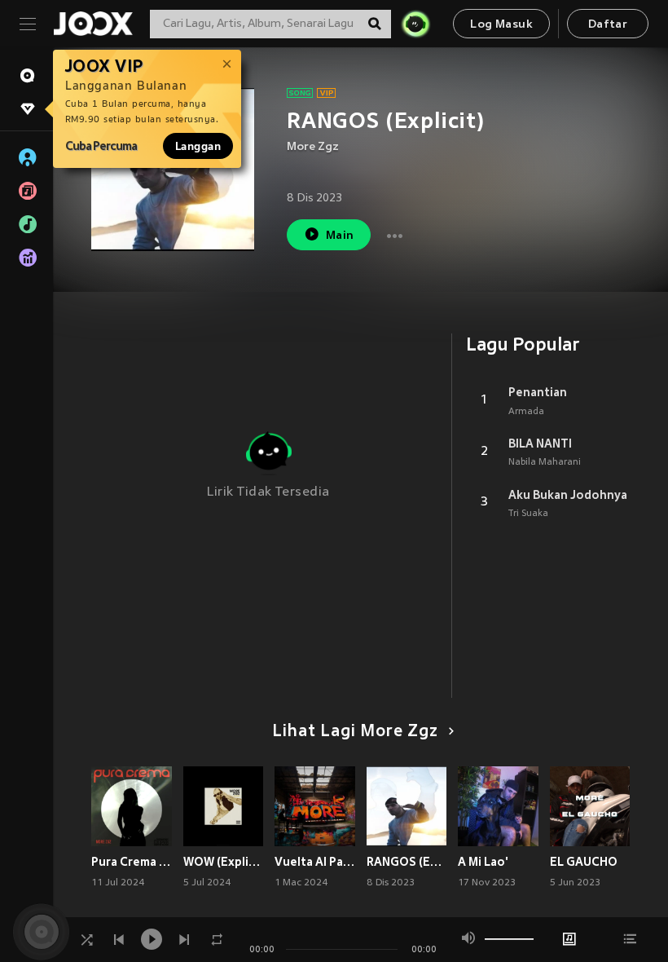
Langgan (198, 145)
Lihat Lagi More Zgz (355, 732)
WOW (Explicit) (223, 861)
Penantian (537, 392)
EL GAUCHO (583, 861)
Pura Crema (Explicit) (131, 861)
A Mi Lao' (483, 861)
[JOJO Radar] (415, 23)
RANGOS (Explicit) (407, 861)
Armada (526, 412)
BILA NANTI (540, 443)
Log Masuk (501, 25)
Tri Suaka (528, 514)
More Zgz (313, 147)
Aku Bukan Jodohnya (567, 494)
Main (340, 236)
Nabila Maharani (544, 462)
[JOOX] (93, 23)
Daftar (607, 25)
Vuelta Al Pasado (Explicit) (315, 861)
